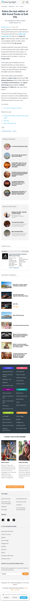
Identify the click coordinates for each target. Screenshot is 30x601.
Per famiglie (5, 416)
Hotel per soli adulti (21, 377)
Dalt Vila (6, 121)
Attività (3, 552)
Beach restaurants (21, 405)
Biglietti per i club (6, 379)
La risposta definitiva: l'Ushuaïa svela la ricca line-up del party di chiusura (18, 183)
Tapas (17, 402)
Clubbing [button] (8, 368)
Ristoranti (3, 549)
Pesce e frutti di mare (21, 396)
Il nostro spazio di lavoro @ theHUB (21, 508)
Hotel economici (20, 383)
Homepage (4, 6)
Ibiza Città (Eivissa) (10, 123)
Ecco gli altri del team (15, 486)
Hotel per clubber (20, 374)
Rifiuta (15, 597)
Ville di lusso (5, 405)
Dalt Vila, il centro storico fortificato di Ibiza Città (20, 285)
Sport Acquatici (6, 419)
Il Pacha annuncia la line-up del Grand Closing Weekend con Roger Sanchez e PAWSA (20, 174)
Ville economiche (6, 393)
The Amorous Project (18, 222)
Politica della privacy (21, 498)
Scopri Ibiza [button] (21, 412)
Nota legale (4, 509)
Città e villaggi (19, 416)
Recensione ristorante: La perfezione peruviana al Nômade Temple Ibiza (19, 193)
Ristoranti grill (19, 399)
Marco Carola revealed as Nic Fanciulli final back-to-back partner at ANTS (20, 335)
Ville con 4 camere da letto (7, 401)
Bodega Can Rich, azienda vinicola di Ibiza (19, 212)
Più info (16, 306)
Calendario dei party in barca (7, 375)
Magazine (11, 6)
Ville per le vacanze (6, 534)
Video (14, 131)
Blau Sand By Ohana (17, 231)
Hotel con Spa (19, 380)
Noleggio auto (20, 422)
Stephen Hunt (5, 27)
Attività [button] (8, 412)
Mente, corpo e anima (8, 425)
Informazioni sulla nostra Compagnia (6, 502)
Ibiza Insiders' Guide (7, 385)
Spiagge (18, 419)
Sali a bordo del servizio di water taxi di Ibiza (19, 155)
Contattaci (19, 504)
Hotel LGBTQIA (20, 371)
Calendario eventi (20, 425)
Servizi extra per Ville (7, 408)
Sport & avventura (7, 422)
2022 (17, 6)
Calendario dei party (7, 371)
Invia (25, 573)
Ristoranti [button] (22, 389)
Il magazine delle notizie (7, 555)
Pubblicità (3, 506)
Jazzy (20, 264)
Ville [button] (8, 389)
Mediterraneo (19, 393)
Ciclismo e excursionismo (6, 429)
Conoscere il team (5, 498)
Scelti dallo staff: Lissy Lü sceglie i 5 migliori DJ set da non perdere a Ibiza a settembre (19, 164)
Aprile (21, 6)
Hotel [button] (22, 368)
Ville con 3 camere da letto (7, 397)
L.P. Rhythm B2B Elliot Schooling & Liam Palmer (13, 262)
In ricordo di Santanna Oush (12, 108)
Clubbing (3, 546)
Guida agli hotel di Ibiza (7, 531)
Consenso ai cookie (21, 501)
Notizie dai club (6, 131)
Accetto (23, 597)
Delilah (20, 265)
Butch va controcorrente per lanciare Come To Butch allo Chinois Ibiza (21, 345)
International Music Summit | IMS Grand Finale (20, 295)
